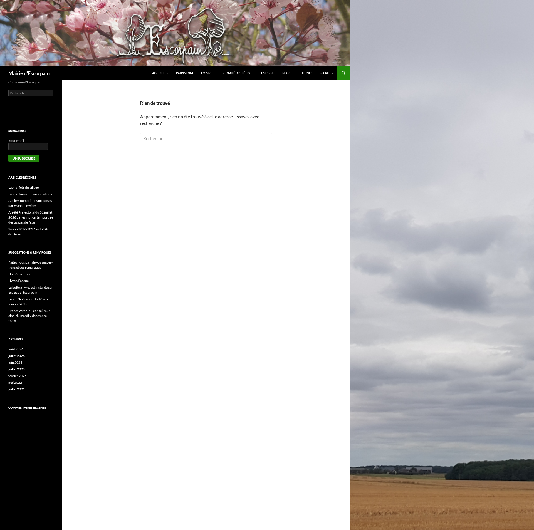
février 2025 (17, 376)
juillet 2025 (16, 369)
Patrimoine (185, 73)
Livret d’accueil (19, 281)
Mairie (325, 73)
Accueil (158, 73)
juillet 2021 (16, 389)
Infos (285, 73)
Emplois (267, 73)
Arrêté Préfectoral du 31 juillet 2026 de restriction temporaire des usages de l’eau (30, 217)
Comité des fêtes (236, 73)
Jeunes (306, 73)
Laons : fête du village (23, 187)
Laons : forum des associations (30, 194)
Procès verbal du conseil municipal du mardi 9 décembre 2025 (30, 316)
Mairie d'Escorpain (29, 73)
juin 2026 (15, 362)
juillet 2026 (16, 356)
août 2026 (15, 349)
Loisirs (206, 73)
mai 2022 (15, 382)
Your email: (16, 140)
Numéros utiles (19, 274)
